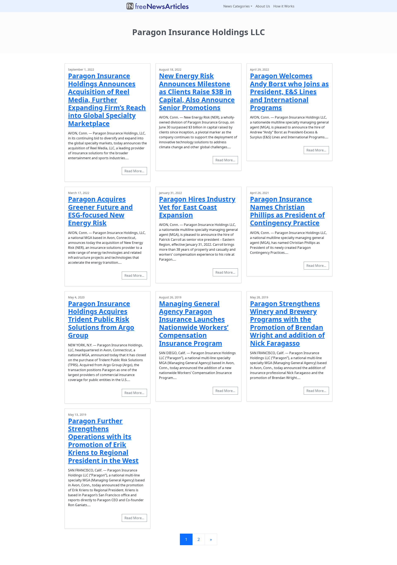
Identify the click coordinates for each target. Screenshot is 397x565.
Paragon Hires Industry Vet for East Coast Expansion (197, 207)
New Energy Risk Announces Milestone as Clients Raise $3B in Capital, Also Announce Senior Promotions (197, 91)
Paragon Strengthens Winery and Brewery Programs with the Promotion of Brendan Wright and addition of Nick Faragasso (287, 323)
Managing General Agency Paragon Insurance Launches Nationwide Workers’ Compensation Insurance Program (193, 323)
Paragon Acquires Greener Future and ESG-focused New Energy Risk (100, 211)
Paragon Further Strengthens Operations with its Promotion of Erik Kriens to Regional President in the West (103, 440)
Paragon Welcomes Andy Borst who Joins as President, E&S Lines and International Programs (289, 91)
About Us (263, 6)
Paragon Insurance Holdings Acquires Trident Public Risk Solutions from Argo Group (101, 319)
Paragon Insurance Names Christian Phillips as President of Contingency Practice (287, 211)
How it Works (283, 6)
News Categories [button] (236, 6)
